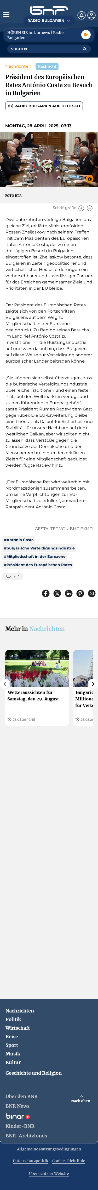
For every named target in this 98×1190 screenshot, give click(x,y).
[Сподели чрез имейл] (92, 593)
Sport (11, 1045)
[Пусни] (86, 34)
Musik (12, 1054)
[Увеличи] (81, 208)
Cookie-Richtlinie (68, 1161)
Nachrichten (18, 66)
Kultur (13, 1062)
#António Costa (19, 539)
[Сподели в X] (57, 593)
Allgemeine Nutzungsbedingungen (49, 1149)
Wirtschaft (17, 1028)
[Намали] (90, 208)
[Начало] (49, 10)
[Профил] (91, 15)
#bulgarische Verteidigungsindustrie (39, 548)
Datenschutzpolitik (30, 1161)
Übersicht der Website (49, 1173)
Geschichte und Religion (33, 1073)
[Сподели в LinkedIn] (69, 593)
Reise (11, 1037)
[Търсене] (84, 49)
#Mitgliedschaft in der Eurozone (35, 556)
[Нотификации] (81, 15)
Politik (13, 1019)
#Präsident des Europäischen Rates (38, 564)
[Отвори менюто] (6, 14)
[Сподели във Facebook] (46, 593)
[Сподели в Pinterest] (80, 593)
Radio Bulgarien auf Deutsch (47, 106)
